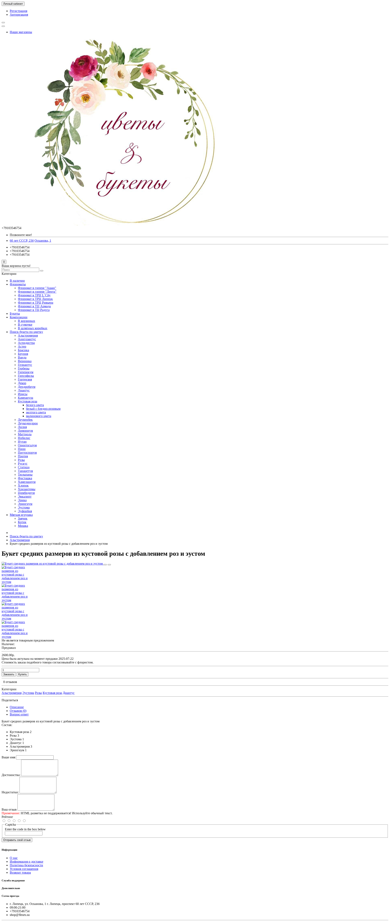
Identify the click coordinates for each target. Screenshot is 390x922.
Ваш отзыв (9, 809)
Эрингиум (25, 504)
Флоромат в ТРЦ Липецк (35, 299)
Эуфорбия (25, 511)
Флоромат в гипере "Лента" (37, 291)
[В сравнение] (109, 564)
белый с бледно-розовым (43, 408)
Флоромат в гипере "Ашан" (37, 288)
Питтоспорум (27, 452)
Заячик (22, 518)
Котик (22, 522)
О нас (14, 858)
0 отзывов (10, 682)
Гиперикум (25, 372)
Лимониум (25, 430)
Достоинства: (11, 775)
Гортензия (25, 379)
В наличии (17, 280)
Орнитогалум (27, 445)
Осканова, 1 (43, 240)
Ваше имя (8, 757)
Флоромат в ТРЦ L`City (34, 295)
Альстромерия (28, 335)
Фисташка (25, 478)
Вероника (24, 361)
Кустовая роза (27, 401)
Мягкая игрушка (21, 514)
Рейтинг (7, 817)
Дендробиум (26, 386)
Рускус (22, 463)
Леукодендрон (28, 423)
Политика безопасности (26, 865)
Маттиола (24, 434)
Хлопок (23, 485)
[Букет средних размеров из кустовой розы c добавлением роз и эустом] (53, 563)
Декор (22, 383)
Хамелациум (27, 482)
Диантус (24, 390)
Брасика (23, 350)
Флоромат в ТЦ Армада (34, 306)
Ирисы (22, 394)
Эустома (24, 507)
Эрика (22, 500)
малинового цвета (38, 416)
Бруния (23, 354)
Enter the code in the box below (25, 829)
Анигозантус (27, 339)
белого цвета (35, 405)
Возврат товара (20, 872)
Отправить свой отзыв (17, 840)
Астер (22, 346)
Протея (23, 456)
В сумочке (25, 324)
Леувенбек (25, 419)
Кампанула (25, 397)
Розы (21, 460)
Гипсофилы (26, 375)
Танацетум (25, 471)
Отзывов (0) (18, 710)
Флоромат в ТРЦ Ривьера (35, 302)
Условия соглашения (24, 869)
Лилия (22, 427)
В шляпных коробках (32, 328)
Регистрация (18, 11)
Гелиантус (25, 364)
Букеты (15, 313)
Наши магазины (21, 32)
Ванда (22, 357)
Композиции (18, 317)
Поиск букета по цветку (26, 332)
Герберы (23, 368)
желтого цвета (36, 412)
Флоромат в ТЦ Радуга (34, 310)
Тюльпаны (25, 474)
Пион (22, 449)
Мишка (23, 525)
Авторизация (19, 14)
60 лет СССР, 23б (22, 240)
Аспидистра (26, 343)
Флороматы (18, 284)
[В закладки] (105, 564)
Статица (23, 467)
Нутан (22, 441)
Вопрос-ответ (19, 714)
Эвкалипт (24, 496)
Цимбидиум (26, 493)
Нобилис (24, 438)
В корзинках (26, 321)
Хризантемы (26, 489)
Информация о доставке (26, 861)
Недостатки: (10, 792)
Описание (17, 707)
